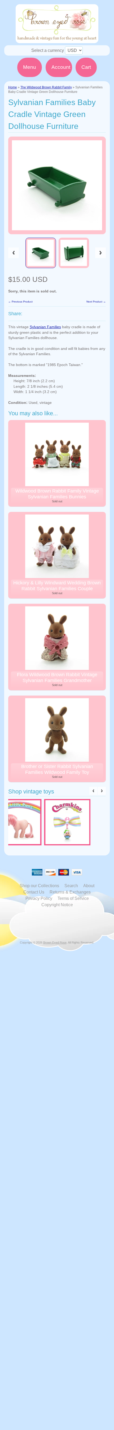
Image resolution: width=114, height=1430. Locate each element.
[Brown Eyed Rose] (57, 40)
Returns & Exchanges (70, 892)
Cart (86, 67)
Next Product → (96, 301)
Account (60, 67)
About (88, 885)
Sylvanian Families (45, 327)
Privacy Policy (38, 898)
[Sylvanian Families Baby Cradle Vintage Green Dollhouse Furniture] (40, 253)
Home (12, 87)
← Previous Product (20, 301)
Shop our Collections (39, 885)
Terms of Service (73, 898)
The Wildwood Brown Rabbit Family (46, 87)
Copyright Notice (57, 905)
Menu (29, 67)
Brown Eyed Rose (55, 942)
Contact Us (33, 892)
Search (71, 885)
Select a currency (47, 50)
